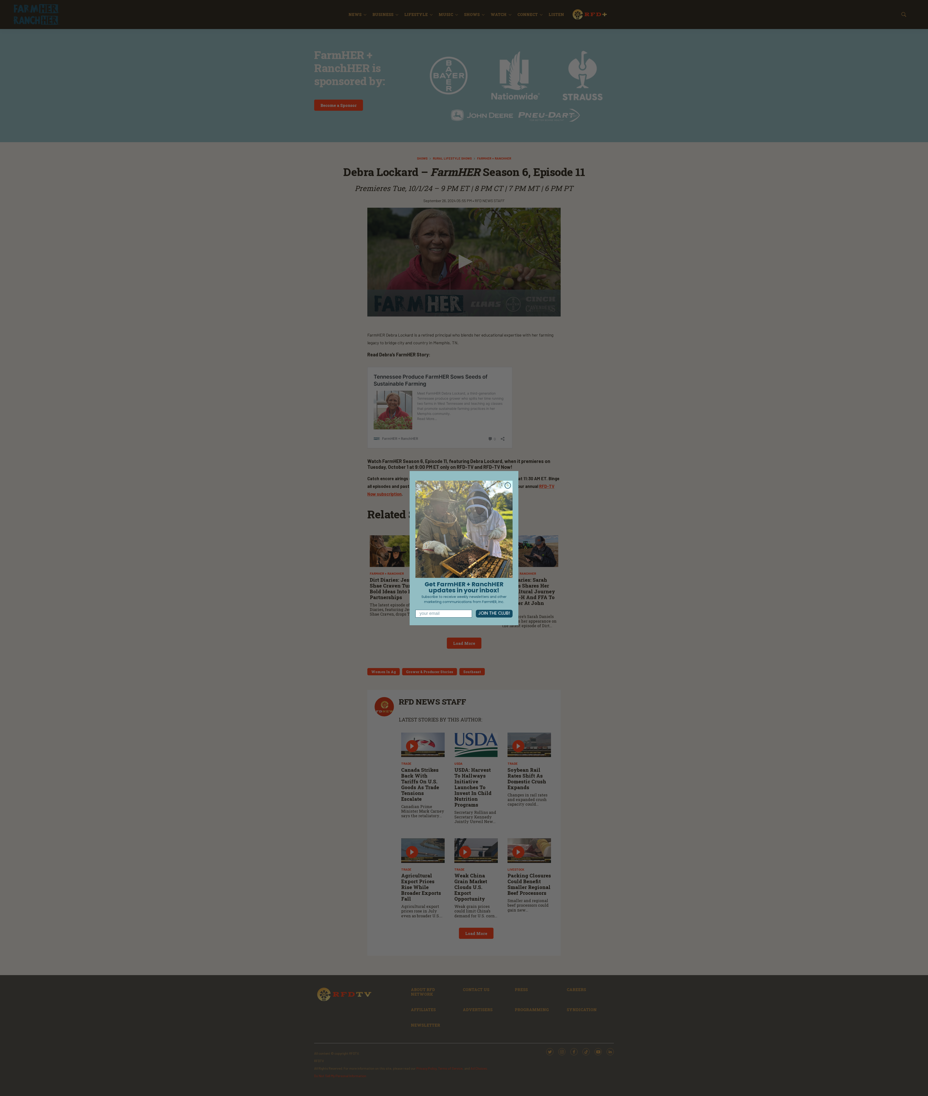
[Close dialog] (508, 485)
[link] (464, 529)
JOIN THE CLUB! (494, 613)
